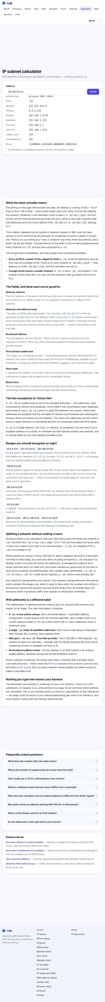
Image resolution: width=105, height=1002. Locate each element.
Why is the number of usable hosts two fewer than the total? (40, 770)
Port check (42, 956)
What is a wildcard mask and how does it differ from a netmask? (42, 787)
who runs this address (18, 859)
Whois (28, 9)
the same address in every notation (24, 842)
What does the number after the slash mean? (32, 761)
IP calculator (43, 964)
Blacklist (53, 9)
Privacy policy (78, 934)
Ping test (41, 943)
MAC (96, 9)
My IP (6, 9)
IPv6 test (53, 663)
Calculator (86, 9)
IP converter (43, 969)
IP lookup (16, 9)
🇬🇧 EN (92, 20)
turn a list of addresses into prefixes (25, 850)
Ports (63, 9)
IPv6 (17, 14)
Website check (44, 960)
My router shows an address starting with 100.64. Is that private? (43, 804)
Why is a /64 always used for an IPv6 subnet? (32, 813)
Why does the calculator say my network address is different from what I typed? (51, 795)
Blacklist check (44, 951)
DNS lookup (24, 667)
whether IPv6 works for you (20, 863)
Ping (36, 9)
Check (93, 91)
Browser (8, 14)
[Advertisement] (52, 47)
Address (10, 86)
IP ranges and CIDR (46, 973)
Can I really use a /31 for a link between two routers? (36, 778)
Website (73, 9)
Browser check (44, 986)
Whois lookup (43, 938)
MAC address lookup (47, 977)
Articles (40, 995)
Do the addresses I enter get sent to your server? (34, 821)
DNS (44, 9)
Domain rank (43, 982)
